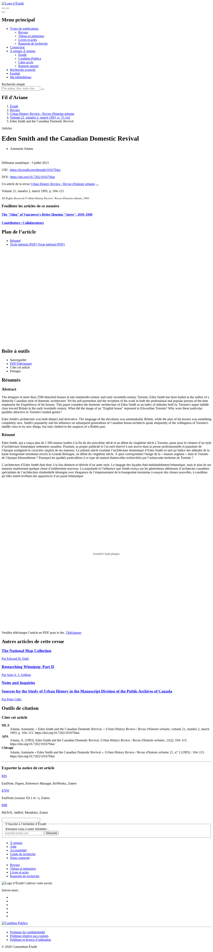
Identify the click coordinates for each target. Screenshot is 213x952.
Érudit (22, 55)
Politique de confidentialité (27, 932)
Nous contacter (20, 858)
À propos (29, 51)
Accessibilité (18, 850)
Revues (23, 32)
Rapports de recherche (33, 43)
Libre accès (25, 62)
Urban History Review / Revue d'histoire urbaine (42, 113)
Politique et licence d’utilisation (30, 939)
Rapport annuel (28, 66)
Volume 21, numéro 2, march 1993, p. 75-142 (40, 117)
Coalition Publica (29, 58)
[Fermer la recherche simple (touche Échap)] (7, 8)
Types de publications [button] (24, 28)
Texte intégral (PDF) (23, 244)
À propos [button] (16, 51)
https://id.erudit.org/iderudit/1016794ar (35, 170)
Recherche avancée (22, 69)
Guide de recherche (23, 854)
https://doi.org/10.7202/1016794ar (32, 177)
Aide (13, 846)
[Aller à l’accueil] (13, 3)
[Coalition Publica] (15, 923)
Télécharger (73, 632)
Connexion (17, 47)
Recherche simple (13, 84)
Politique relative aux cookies (29, 936)
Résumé (15, 240)
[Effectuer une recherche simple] (3, 8)
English (15, 73)
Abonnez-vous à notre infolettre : (26, 829)
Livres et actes (27, 40)
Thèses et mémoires (31, 36)
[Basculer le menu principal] (3, 12)
